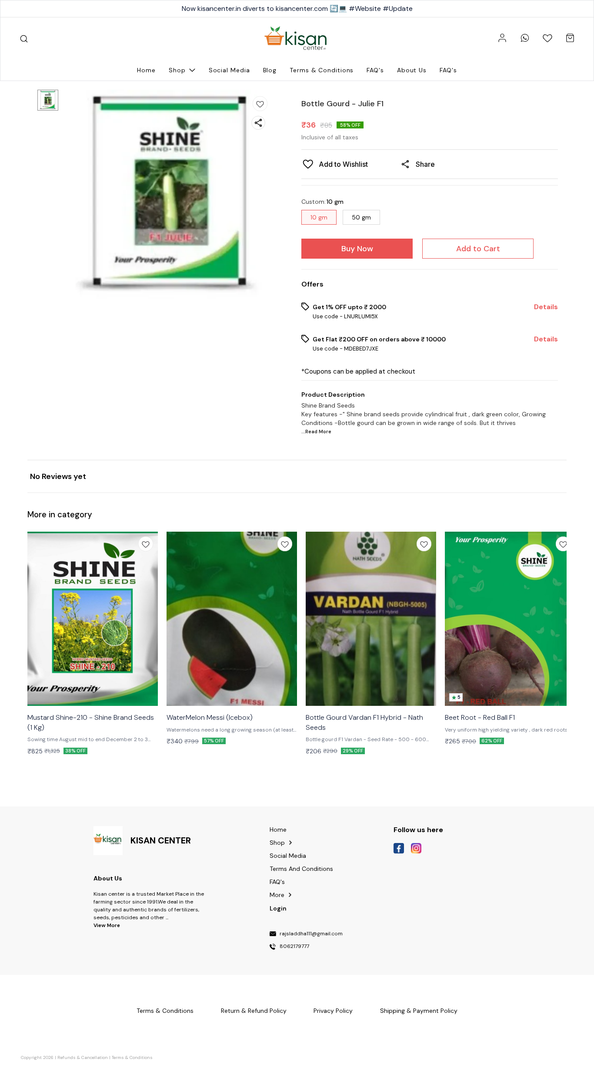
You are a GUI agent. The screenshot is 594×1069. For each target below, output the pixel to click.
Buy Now (357, 248)
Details (546, 307)
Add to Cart (478, 248)
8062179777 (294, 947)
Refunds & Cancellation (82, 1057)
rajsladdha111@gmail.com (311, 934)
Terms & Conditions (132, 1057)
